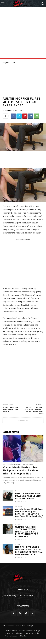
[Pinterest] (24, 116)
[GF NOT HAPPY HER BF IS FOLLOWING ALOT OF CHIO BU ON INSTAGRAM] (8, 495)
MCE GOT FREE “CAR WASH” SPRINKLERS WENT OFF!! (10, 409)
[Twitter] (19, 116)
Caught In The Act (9, 62)
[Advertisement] (23, 30)
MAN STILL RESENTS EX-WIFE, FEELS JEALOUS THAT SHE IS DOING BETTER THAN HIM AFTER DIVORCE (29, 551)
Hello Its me (16, 464)
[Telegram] (26, 613)
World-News (7, 464)
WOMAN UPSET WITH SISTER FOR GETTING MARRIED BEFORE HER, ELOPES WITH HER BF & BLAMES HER (26, 532)
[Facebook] (13, 116)
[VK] (30, 116)
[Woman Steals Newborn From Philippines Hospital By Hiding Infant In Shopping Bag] (23, 448)
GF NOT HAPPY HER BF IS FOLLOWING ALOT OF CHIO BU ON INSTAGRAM (28, 496)
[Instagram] (19, 613)
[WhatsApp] (36, 116)
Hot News (18, 506)
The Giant (8, 110)
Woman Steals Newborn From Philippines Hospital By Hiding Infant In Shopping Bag (21, 470)
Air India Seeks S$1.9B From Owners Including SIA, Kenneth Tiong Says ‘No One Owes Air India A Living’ (29, 513)
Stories (17, 491)
